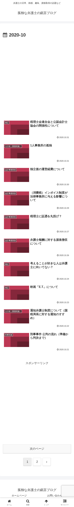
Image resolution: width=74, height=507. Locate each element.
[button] (66, 452)
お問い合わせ (54, 495)
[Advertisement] (37, 78)
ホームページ (19, 495)
